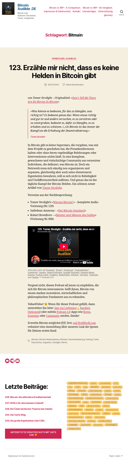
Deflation (99, 409)
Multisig (107, 391)
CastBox (54, 275)
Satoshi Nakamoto (95, 391)
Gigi (82, 406)
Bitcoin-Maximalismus (49, 339)
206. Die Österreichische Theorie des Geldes (28, 409)
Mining (71, 390)
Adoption (89, 409)
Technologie (73, 394)
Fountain (50, 270)
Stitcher (74, 275)
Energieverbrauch (75, 417)
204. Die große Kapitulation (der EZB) (24, 420)
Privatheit (81, 391)
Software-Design (110, 402)
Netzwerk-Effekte (94, 406)
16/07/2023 (53, 84)
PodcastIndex (81, 270)
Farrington (91, 421)
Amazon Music (87, 272)
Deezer (31, 275)
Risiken (106, 406)
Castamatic (53, 316)
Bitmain (63, 339)
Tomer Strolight (38, 137)
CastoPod (32, 272)
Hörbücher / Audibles (64, 58)
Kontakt (76, 11)
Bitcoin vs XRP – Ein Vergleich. (98, 7)
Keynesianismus (112, 409)
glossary (108, 15)
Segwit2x (47, 342)
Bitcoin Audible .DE (27, 7)
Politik (86, 402)
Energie (108, 394)
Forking (89, 339)
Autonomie (117, 387)
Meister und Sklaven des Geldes (75, 215)
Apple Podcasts (54, 272)
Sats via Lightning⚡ (67, 308)
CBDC (78, 387)
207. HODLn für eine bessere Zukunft (24, 403)
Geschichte (36, 342)
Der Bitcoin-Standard (71, 210)
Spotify (42, 272)
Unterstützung (105, 11)
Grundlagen (111, 424)
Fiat (70, 387)
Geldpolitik (73, 425)
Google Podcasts (71, 272)
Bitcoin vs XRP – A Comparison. (65, 7)
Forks (96, 339)
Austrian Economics (94, 398)
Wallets (89, 417)
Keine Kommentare (75, 84)
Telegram (93, 275)
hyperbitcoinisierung (78, 383)
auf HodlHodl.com (84, 323)
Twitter (35, 277)
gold (85, 387)
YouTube (84, 275)
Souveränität (74, 402)
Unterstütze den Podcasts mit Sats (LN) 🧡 (33, 433)
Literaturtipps (89, 11)
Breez (59, 270)
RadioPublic (64, 275)
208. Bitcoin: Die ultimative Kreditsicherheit (28, 397)
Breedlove (106, 387)
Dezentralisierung (76, 339)
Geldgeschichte (74, 428)
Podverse (68, 270)
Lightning (72, 406)
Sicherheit (96, 402)
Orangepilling (105, 383)
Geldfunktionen (96, 394)
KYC (116, 383)
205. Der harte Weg (15, 414)
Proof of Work (100, 417)
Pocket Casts (42, 275)
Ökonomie (98, 425)
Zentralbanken (75, 409)
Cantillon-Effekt (105, 421)
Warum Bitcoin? (63, 202)
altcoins (34, 339)
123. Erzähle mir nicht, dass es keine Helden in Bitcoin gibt (64, 71)
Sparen (93, 383)
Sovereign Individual (76, 421)
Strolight (56, 342)
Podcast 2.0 (63, 312)
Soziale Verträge (112, 398)
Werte (64, 342)
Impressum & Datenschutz (57, 11)
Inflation (107, 413)
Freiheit (117, 391)
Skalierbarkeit (73, 413)
